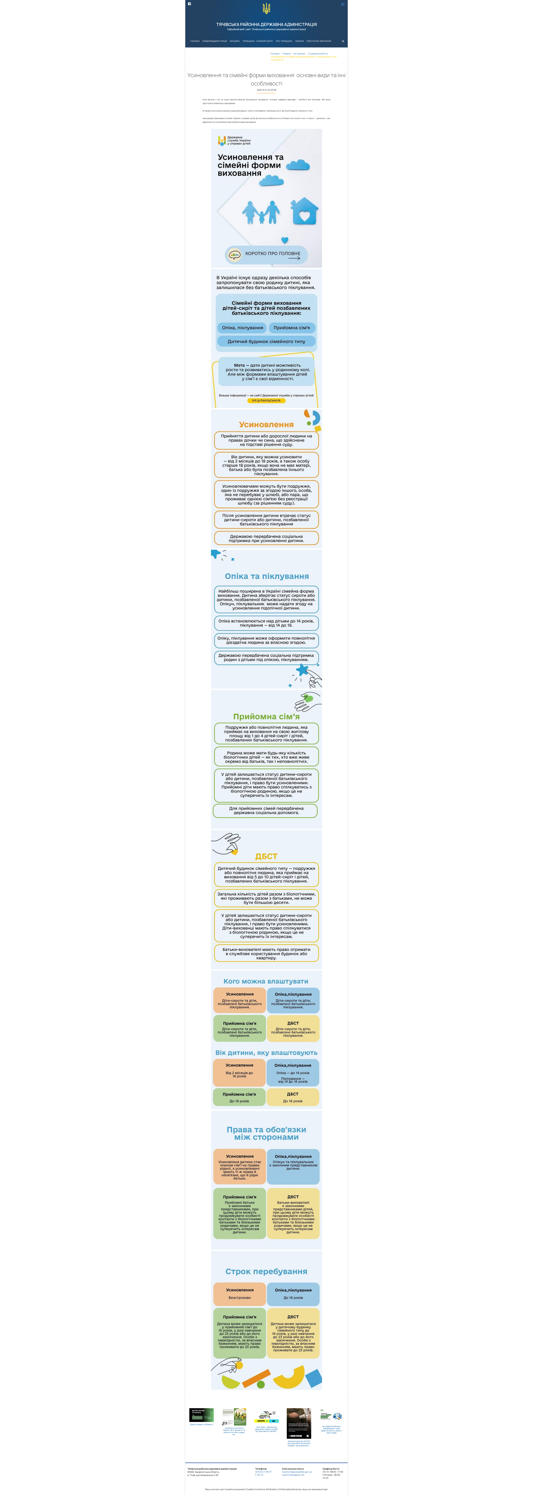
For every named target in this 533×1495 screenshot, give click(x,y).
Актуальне (299, 53)
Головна (195, 41)
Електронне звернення (319, 41)
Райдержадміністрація (214, 41)
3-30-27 (259, 1474)
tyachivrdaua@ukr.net (293, 1474)
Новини (299, 41)
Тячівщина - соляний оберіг (257, 41)
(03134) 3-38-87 (263, 1471)
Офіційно (235, 41)
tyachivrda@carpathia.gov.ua (297, 1471)
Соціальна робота (318, 53)
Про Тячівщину (284, 41)
